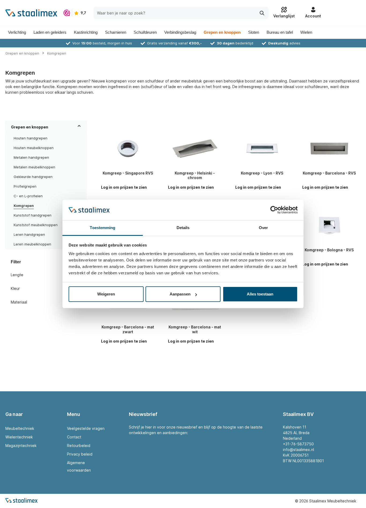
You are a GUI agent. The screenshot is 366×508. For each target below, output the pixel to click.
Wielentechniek (19, 437)
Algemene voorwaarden (79, 466)
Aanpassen (180, 294)
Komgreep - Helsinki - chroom (195, 175)
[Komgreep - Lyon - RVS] (262, 148)
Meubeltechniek (19, 428)
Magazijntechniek (21, 445)
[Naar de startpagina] (31, 13)
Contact (74, 437)
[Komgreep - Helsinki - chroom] (195, 148)
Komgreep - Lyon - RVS (262, 173)
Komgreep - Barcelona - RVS (329, 173)
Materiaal (19, 302)
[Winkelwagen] (342, 12)
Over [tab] (263, 227)
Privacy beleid (79, 454)
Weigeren (106, 294)
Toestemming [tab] (102, 227)
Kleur (15, 288)
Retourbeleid (78, 445)
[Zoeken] (262, 13)
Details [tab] (183, 227)
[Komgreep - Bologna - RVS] (329, 226)
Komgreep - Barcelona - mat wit (195, 329)
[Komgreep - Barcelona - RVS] (329, 148)
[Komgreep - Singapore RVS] (128, 148)
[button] (79, 127)
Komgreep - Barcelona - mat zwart (128, 329)
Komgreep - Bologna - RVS (329, 250)
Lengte (17, 274)
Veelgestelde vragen (85, 428)
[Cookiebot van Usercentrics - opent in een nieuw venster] (274, 210)
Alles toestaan (260, 294)
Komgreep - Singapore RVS (128, 173)
